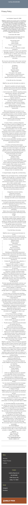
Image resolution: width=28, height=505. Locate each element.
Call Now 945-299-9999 (14, 2)
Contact (5, 463)
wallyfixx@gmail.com (15, 437)
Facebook (5, 490)
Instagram (5, 488)
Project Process (7, 460)
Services (5, 458)
